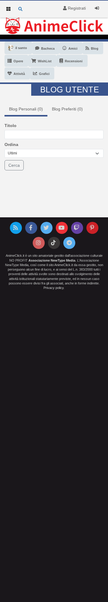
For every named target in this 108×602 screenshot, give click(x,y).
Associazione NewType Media (51, 260)
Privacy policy (54, 288)
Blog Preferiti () (67, 109)
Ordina (11, 144)
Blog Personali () (26, 109)
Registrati (76, 8)
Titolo (10, 125)
